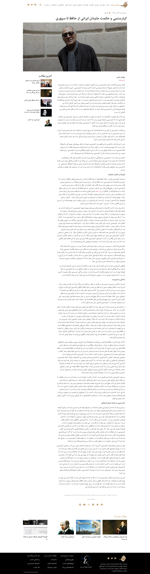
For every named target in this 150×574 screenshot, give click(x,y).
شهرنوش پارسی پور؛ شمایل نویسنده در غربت (32, 111)
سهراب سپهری (102, 495)
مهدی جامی (74, 495)
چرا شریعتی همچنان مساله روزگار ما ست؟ (33, 91)
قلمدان (91, 5)
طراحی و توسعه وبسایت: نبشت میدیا (31, 572)
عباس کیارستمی (94, 495)
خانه (107, 5)
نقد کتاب (37, 567)
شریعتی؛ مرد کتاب (34, 119)
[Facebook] (35, 4)
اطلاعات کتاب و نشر (50, 555)
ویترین (97, 5)
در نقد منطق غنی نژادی (32, 100)
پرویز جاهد (98, 191)
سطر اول (102, 5)
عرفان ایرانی (87, 495)
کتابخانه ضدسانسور (34, 563)
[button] (40, 4)
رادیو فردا (122, 80)
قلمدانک (85, 5)
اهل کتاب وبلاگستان (33, 555)
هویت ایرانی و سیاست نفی (91, 536)
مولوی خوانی (67, 495)
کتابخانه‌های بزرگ (68, 567)
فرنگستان (54, 5)
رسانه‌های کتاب (35, 559)
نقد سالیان (68, 5)
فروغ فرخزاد (80, 495)
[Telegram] (28, 4)
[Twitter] (31, 4)
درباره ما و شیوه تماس (67, 555)
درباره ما (47, 5)
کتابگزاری (61, 5)
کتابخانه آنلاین (52, 563)
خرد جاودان (114, 495)
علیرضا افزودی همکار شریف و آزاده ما (35, 538)
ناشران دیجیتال (52, 567)
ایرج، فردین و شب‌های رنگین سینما (32, 81)
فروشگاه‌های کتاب (68, 563)
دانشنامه (54, 559)
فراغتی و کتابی (77, 5)
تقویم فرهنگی (69, 559)
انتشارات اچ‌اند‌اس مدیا (86, 567)
